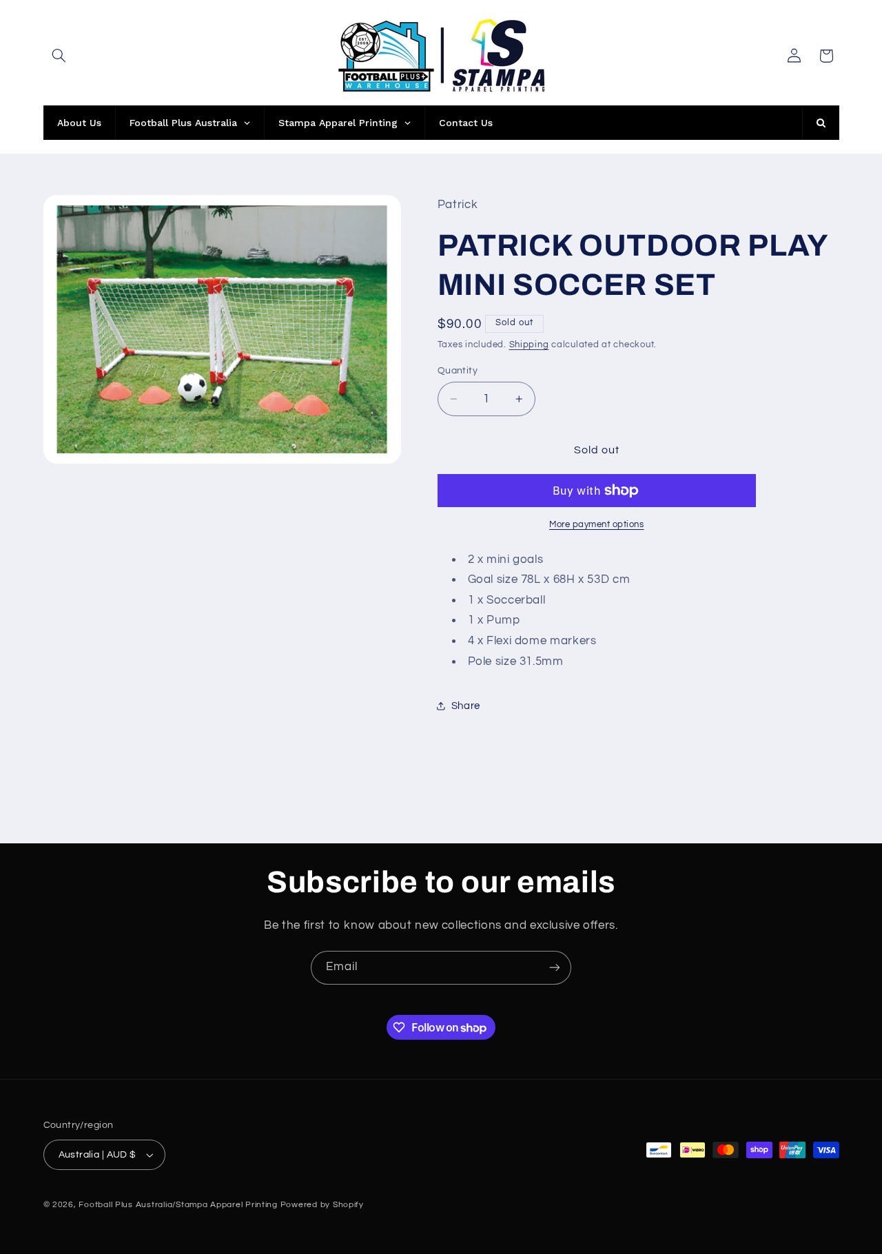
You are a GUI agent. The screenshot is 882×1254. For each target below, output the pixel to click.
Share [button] (465, 706)
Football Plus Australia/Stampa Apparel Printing (178, 1205)
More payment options (596, 524)
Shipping (529, 344)
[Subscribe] (555, 968)
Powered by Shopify (322, 1205)
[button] (59, 56)
